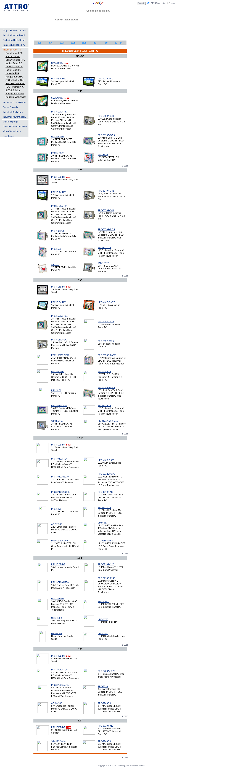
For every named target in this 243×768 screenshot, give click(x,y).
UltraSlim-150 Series (108, 421)
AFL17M (55, 264)
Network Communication (15, 126)
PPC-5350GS (57, 371)
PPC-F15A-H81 (58, 302)
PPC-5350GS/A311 (107, 355)
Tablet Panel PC (13, 70)
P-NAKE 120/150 (59, 540)
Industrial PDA (12, 73)
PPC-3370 (103, 154)
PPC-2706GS (104, 741)
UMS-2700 (103, 619)
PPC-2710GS (57, 598)
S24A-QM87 (57, 63)
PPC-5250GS (104, 371)
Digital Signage (10, 121)
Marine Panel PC (14, 63)
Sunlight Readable (15, 93)
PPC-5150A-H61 (59, 316)
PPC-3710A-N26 (106, 564)
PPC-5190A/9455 (106, 135)
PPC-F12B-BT (58, 445)
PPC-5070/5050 (59, 405)
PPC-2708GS (104, 703)
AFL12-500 (56, 524)
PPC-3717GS (104, 247)
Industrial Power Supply (14, 117)
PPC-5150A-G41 (59, 340)
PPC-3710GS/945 (106, 578)
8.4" (51, 42)
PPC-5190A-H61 (59, 112)
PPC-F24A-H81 (58, 78)
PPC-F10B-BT (58, 564)
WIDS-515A (57, 421)
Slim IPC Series (58, 741)
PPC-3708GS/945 (60, 685)
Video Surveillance (12, 131)
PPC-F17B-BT (58, 177)
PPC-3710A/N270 (60, 582)
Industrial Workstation (16, 97)
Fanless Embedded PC (14, 45)
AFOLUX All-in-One (15, 80)
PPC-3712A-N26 (59, 459)
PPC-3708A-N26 (59, 669)
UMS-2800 (56, 618)
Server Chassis (10, 107)
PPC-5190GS (57, 153)
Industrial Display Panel (14, 102)
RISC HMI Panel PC (15, 83)
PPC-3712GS (104, 507)
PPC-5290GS (57, 136)
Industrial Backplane (13, 112)
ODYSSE (102, 523)
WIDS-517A (103, 263)
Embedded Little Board (14, 40)
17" (95, 42)
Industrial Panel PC (12, 50)
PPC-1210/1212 (105, 492)
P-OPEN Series (105, 540)
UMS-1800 (103, 633)
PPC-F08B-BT (58, 656)
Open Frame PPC (14, 53)
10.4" (62, 42)
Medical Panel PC (14, 66)
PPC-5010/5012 (105, 726)
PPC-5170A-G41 (106, 191)
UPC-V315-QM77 (106, 302)
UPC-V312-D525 (106, 460)
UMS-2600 (56, 633)
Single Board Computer (14, 30)
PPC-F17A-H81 (58, 192)
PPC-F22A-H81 (105, 78)
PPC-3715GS (104, 405)
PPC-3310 (103, 686)
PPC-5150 (56, 390)
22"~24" (119, 42)
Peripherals (8, 136)
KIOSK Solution (13, 90)
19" (107, 42)
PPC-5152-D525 (106, 321)
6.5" (40, 42)
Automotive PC (13, 56)
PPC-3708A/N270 (106, 671)
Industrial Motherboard (14, 35)
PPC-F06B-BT (58, 727)
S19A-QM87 (57, 98)
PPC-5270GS (57, 231)
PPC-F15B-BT (58, 287)
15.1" (84, 42)
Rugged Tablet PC (14, 77)
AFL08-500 (56, 703)
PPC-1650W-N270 (60, 355)
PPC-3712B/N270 (106, 474)
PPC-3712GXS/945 (60, 492)
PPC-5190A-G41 (106, 116)
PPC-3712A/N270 (60, 477)
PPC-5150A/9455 (106, 387)
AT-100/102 (103, 601)
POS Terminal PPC (15, 87)
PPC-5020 (56, 509)
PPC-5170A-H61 (59, 206)
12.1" (73, 42)
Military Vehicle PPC (15, 60)
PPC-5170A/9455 (106, 229)
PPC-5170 (56, 249)
